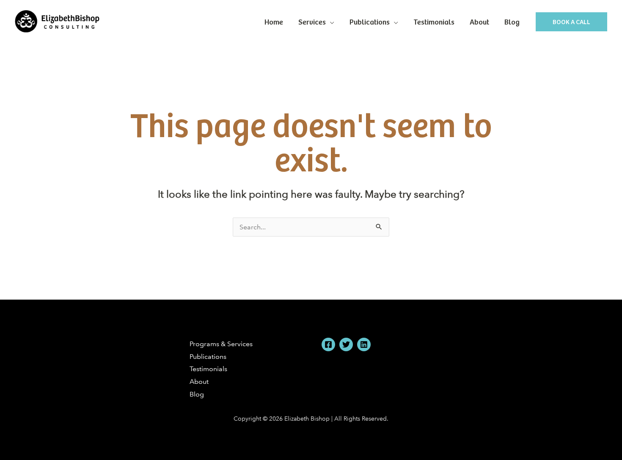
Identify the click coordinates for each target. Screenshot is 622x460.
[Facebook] (328, 344)
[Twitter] (346, 344)
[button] (571, 21)
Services (312, 21)
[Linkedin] (364, 344)
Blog (512, 21)
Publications (370, 21)
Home (273, 21)
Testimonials (433, 21)
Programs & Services (221, 344)
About (479, 21)
